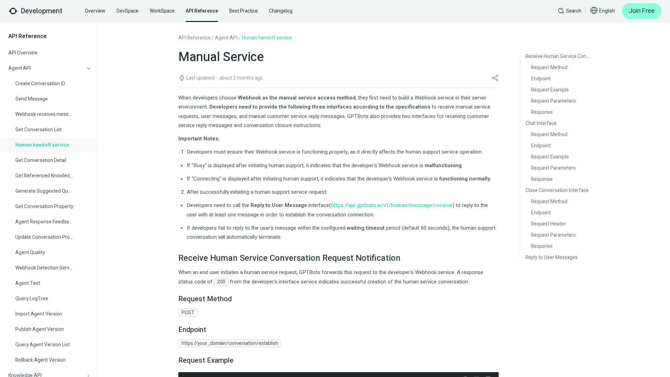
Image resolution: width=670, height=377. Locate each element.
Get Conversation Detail (40, 160)
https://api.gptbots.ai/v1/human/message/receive (392, 205)
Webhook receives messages (44, 114)
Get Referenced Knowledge (44, 175)
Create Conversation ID (40, 83)
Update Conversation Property (44, 237)
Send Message (31, 99)
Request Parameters (553, 101)
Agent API (226, 38)
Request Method (549, 67)
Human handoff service (42, 145)
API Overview (23, 53)
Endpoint (541, 78)
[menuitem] (49, 53)
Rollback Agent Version (40, 360)
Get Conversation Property (44, 206)
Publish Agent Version (39, 329)
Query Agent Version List (42, 344)
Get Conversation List (38, 129)
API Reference (194, 38)
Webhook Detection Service (44, 268)
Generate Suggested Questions (44, 191)
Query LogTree (31, 298)
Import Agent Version (38, 314)
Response (542, 112)
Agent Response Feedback (44, 222)
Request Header (548, 224)
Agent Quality (30, 252)
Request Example (550, 90)
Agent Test (27, 283)
